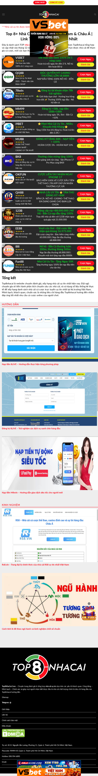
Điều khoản (6, 726)
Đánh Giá (85, 64)
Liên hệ (5, 715)
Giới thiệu (6, 709)
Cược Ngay (85, 59)
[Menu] (3, 14)
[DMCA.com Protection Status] (13, 733)
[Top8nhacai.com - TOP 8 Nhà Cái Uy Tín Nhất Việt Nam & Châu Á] (49, 14)
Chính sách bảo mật (10, 720)
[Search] (95, 14)
